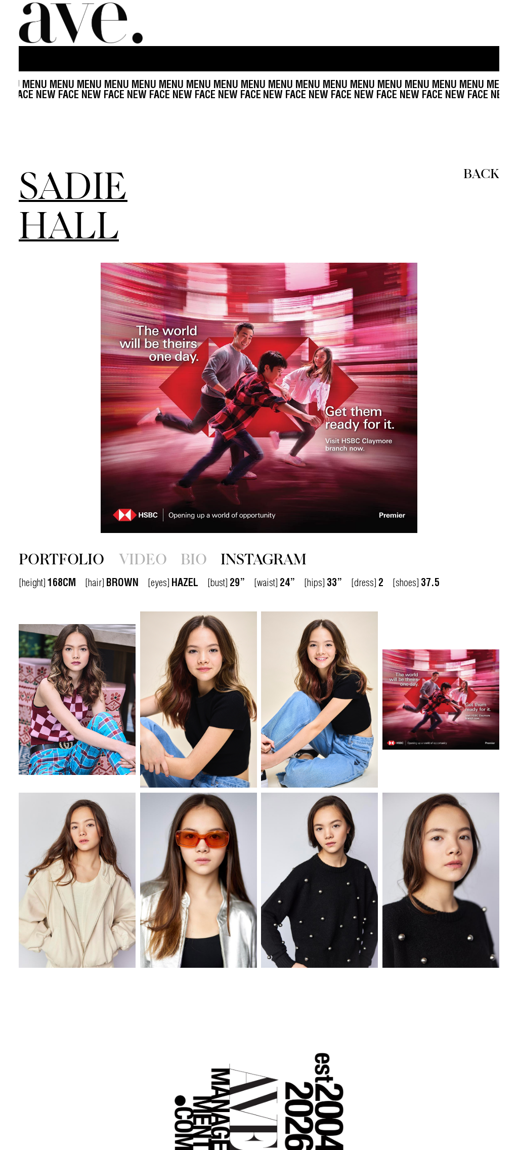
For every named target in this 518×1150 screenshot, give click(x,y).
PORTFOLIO (61, 558)
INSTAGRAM (264, 558)
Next (427, 398)
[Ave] (82, 23)
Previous (91, 398)
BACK (481, 172)
